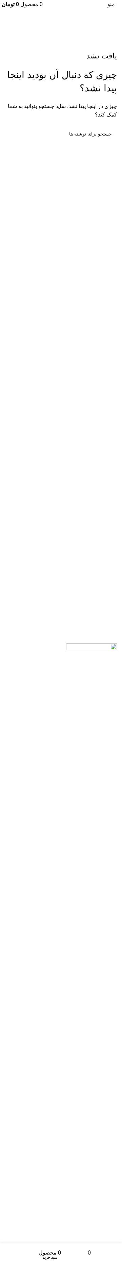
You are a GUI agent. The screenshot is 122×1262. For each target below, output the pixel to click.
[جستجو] (13, 134)
